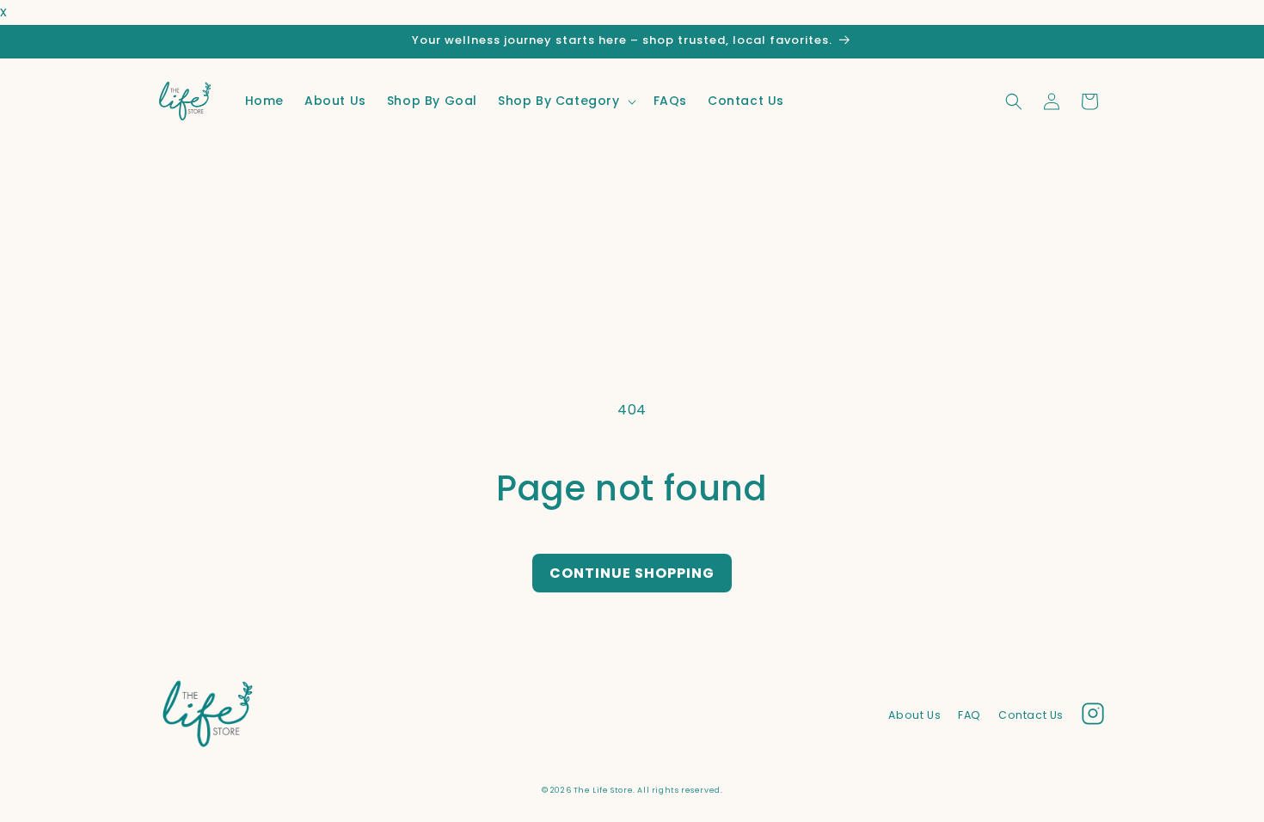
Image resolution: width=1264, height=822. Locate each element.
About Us (914, 715)
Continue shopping (632, 573)
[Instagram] (1093, 718)
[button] (565, 101)
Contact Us (1031, 715)
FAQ (969, 715)
